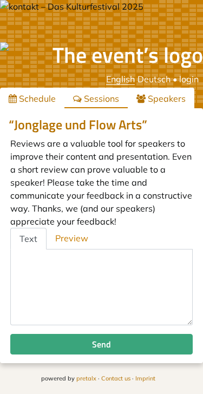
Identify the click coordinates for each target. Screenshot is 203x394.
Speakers (166, 98)
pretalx (86, 378)
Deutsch (154, 79)
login (189, 79)
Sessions (100, 98)
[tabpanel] (101, 287)
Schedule (36, 98)
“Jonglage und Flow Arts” (78, 124)
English (120, 79)
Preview (71, 238)
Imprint (145, 378)
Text (28, 238)
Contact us (115, 378)
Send (101, 344)
